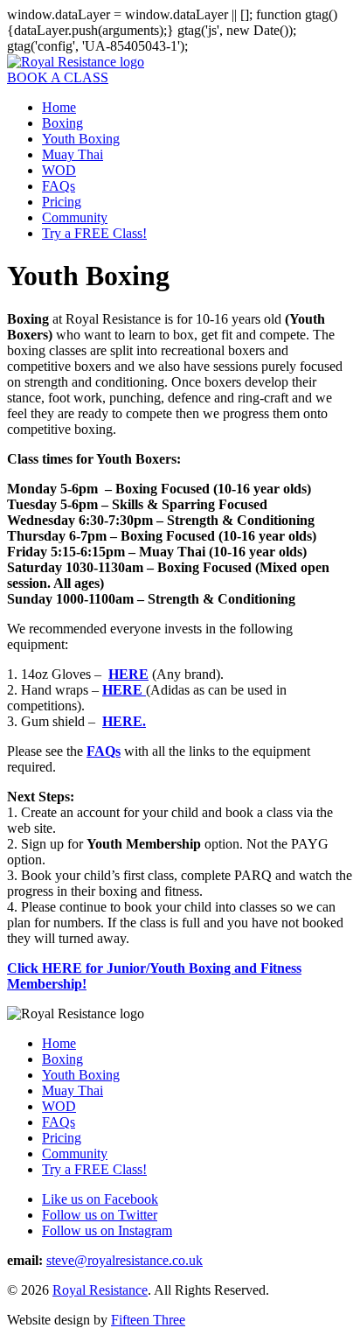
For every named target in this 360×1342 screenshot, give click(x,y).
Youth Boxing (81, 138)
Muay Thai (72, 154)
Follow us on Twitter (99, 1214)
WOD (59, 170)
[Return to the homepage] (75, 61)
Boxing (62, 122)
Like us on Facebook (100, 1199)
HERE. (124, 721)
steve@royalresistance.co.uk (124, 1260)
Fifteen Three (148, 1319)
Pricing (61, 201)
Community (74, 217)
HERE (124, 689)
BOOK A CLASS (57, 77)
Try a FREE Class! (94, 233)
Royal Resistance (100, 1290)
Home (59, 107)
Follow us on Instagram (107, 1230)
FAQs (58, 185)
